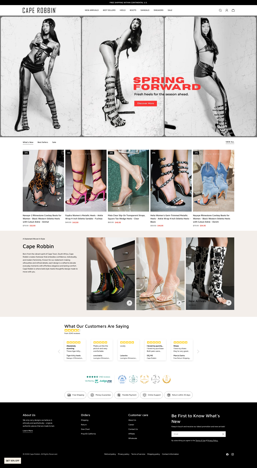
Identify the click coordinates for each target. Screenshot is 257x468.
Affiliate (131, 434)
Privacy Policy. (212, 440)
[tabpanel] (128, 188)
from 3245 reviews (72, 333)
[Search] (220, 10)
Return (84, 425)
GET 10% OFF (12, 460)
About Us (132, 420)
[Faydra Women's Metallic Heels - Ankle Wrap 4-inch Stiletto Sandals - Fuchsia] (86, 181)
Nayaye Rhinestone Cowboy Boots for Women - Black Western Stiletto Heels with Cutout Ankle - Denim (211, 218)
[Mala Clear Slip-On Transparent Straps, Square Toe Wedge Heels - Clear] (128, 181)
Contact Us (133, 429)
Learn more (28, 430)
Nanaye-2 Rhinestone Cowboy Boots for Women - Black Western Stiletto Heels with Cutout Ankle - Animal (42, 218)
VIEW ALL (230, 142)
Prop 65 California (88, 434)
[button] (59, 351)
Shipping (84, 420)
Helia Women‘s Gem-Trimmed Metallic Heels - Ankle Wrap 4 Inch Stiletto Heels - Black (170, 218)
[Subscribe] (223, 434)
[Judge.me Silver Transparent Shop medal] (155, 379)
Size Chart (85, 429)
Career (131, 425)
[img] (129, 330)
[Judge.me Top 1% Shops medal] (166, 379)
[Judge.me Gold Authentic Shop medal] (144, 379)
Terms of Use (200, 440)
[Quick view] (62, 207)
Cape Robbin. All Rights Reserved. (43, 454)
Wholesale (132, 438)
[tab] (28, 142)
